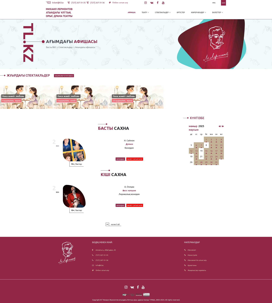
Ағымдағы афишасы (85, 47)
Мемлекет (192, 250)
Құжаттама (192, 265)
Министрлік (192, 255)
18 (221, 151)
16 (211, 151)
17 (216, 151)
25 (221, 156)
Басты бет (51, 47)
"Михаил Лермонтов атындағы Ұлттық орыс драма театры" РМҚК (128, 300)
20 (196, 156)
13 (196, 151)
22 (206, 156)
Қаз (223, 3)
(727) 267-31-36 (102, 260)
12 (191, 151)
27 (196, 162)
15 (206, 151)
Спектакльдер (65, 47)
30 (211, 162)
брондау (120, 159)
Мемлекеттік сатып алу (197, 260)
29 (206, 162)
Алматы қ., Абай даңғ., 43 (106, 250)
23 (211, 156)
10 (216, 145)
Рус (213, 3)
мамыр (193, 126)
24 (216, 156)
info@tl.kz (100, 265)
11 (221, 145)
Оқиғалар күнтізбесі (64, 76)
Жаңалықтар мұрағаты (197, 270)
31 (216, 162)
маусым (193, 129)
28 (201, 162)
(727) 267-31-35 (102, 255)
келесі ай (115, 224)
